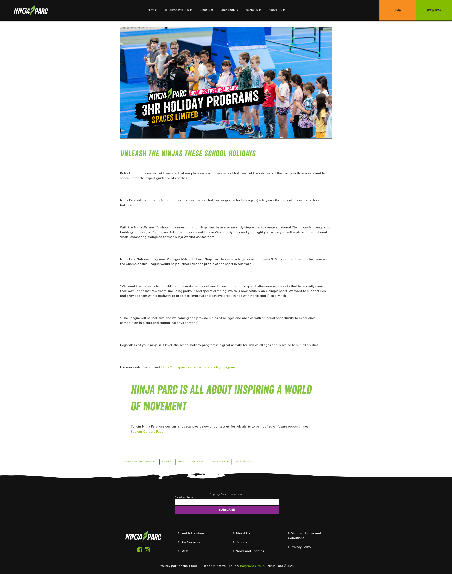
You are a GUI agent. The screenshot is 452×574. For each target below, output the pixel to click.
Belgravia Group (252, 566)
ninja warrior (220, 462)
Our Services (190, 542)
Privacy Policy (301, 547)
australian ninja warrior (139, 462)
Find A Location (192, 533)
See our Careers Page (147, 432)
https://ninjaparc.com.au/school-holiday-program (198, 367)
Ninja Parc (198, 462)
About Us (243, 533)
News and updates (250, 551)
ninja (181, 462)
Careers (241, 542)
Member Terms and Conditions (304, 536)
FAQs (184, 551)
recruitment (244, 462)
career (166, 462)
